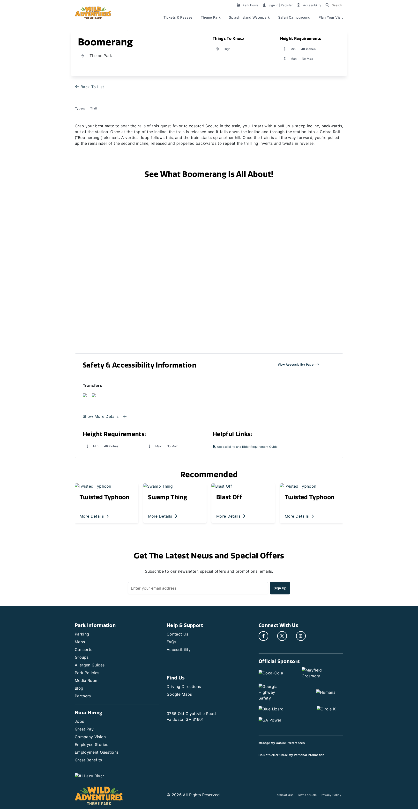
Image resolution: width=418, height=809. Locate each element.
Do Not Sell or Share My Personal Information (291, 755)
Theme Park (211, 17)
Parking (82, 634)
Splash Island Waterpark (249, 17)
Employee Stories (91, 744)
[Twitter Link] (282, 636)
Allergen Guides (90, 665)
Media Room (86, 680)
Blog (79, 688)
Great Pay (84, 729)
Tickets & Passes (178, 17)
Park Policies (87, 672)
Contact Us (177, 634)
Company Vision (90, 736)
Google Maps (179, 694)
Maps (80, 641)
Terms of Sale (307, 795)
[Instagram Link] (301, 636)
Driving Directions (184, 686)
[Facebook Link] (263, 636)
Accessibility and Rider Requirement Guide (246, 446)
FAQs (171, 641)
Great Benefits (88, 760)
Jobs (79, 721)
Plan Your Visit (331, 17)
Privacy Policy (331, 795)
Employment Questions (97, 752)
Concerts (83, 649)
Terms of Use (284, 795)
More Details (92, 516)
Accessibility (179, 649)
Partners (83, 695)
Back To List (92, 86)
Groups (82, 657)
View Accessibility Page (296, 364)
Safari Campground (294, 17)
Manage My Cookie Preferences (282, 743)
